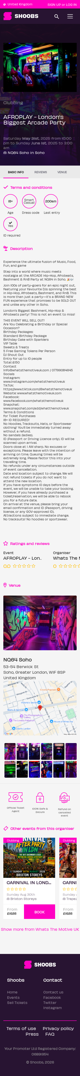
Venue (62, 172)
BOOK (39, 912)
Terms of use (21, 1028)
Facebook (52, 997)
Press (32, 1034)
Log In (71, 4)
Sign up (54, 4)
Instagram (52, 1007)
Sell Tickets (17, 1002)
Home (12, 992)
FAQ (49, 1034)
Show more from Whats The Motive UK (40, 929)
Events (13, 997)
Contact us (53, 992)
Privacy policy (58, 1028)
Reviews (40, 172)
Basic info (16, 172)
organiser (65, 828)
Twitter (49, 1002)
